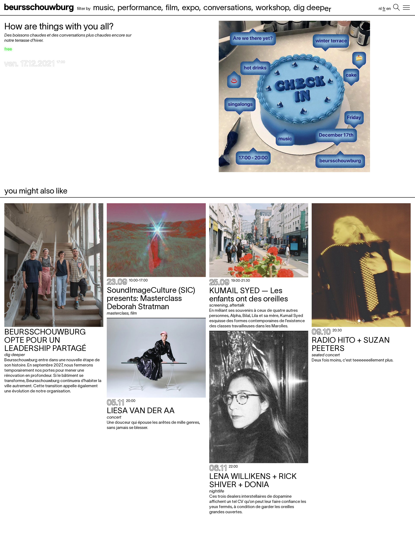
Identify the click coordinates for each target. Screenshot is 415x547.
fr (384, 8)
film (172, 7)
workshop (272, 7)
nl (380, 8)
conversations (227, 7)
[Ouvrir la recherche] (396, 7)
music (103, 7)
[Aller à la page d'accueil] (39, 7)
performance (139, 7)
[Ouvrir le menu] (406, 7)
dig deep (312, 7)
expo (190, 7)
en (388, 8)
